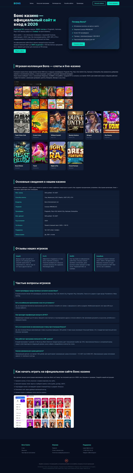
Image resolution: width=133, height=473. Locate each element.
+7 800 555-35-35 (88, 450)
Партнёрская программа (28, 452)
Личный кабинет (99, 3)
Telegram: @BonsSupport (89, 452)
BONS (17, 3)
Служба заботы (68, 3)
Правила (54, 448)
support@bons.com (88, 448)
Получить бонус (78, 44)
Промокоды (80, 3)
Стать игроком (113, 3)
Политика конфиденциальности (61, 452)
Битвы (31, 3)
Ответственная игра (57, 450)
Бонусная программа (43, 3)
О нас (23, 448)
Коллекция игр (56, 3)
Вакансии (24, 450)
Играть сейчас (19, 51)
